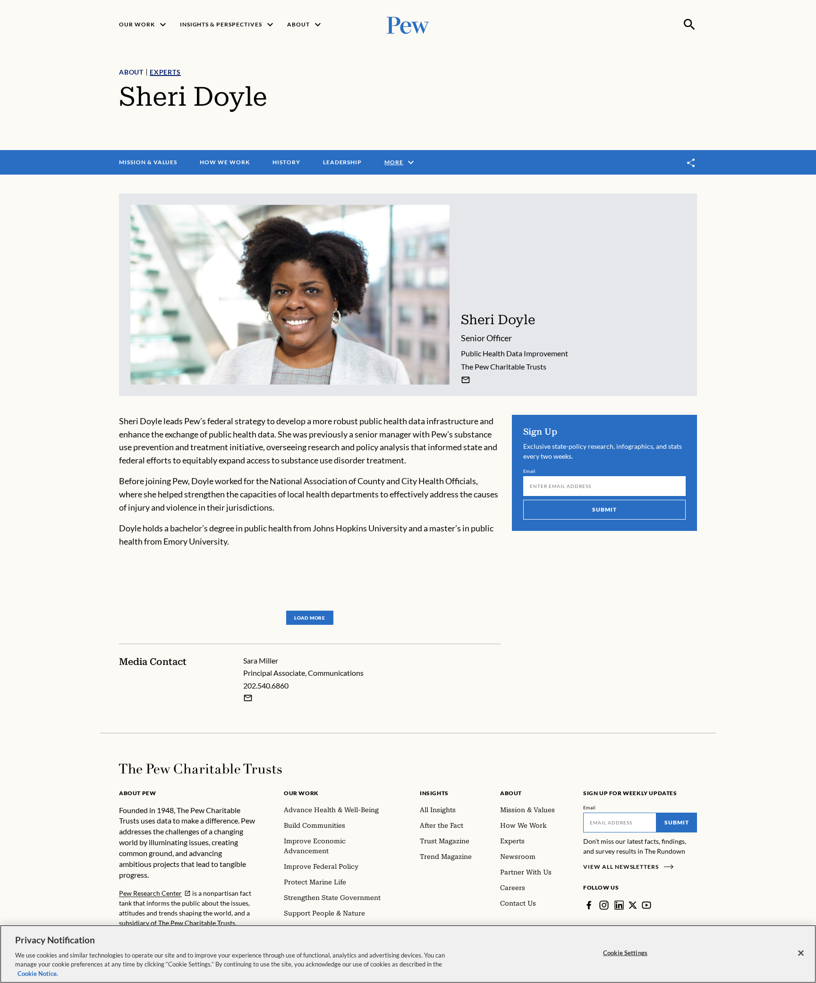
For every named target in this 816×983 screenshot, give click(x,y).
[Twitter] (633, 905)
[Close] (800, 953)
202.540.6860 (266, 685)
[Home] (200, 769)
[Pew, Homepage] (408, 24)
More (393, 162)
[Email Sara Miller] (248, 698)
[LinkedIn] (619, 905)
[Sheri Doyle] (465, 380)
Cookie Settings (625, 953)
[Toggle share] (691, 162)
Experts (165, 72)
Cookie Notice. (37, 973)
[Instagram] (604, 905)
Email (529, 471)
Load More (309, 618)
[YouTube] (646, 905)
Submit (604, 509)
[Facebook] (589, 905)
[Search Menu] (689, 24)
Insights (434, 793)
